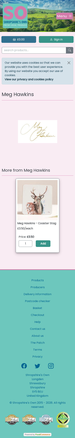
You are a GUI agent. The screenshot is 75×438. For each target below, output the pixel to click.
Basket (37, 308)
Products (37, 280)
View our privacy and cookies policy (29, 79)
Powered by (37, 434)
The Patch (38, 343)
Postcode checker (37, 301)
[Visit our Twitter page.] (37, 366)
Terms (37, 350)
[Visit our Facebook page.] (24, 366)
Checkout (37, 315)
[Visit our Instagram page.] (51, 366)
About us (38, 336)
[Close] (69, 63)
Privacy (37, 357)
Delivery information (37, 294)
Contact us (37, 329)
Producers (38, 287)
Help (37, 322)
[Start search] (69, 50)
